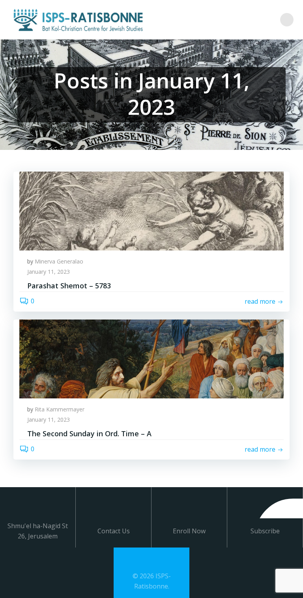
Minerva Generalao (59, 261)
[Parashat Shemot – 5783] (151, 210)
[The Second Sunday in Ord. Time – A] (151, 358)
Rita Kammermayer (59, 409)
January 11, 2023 (48, 271)
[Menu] (287, 19)
